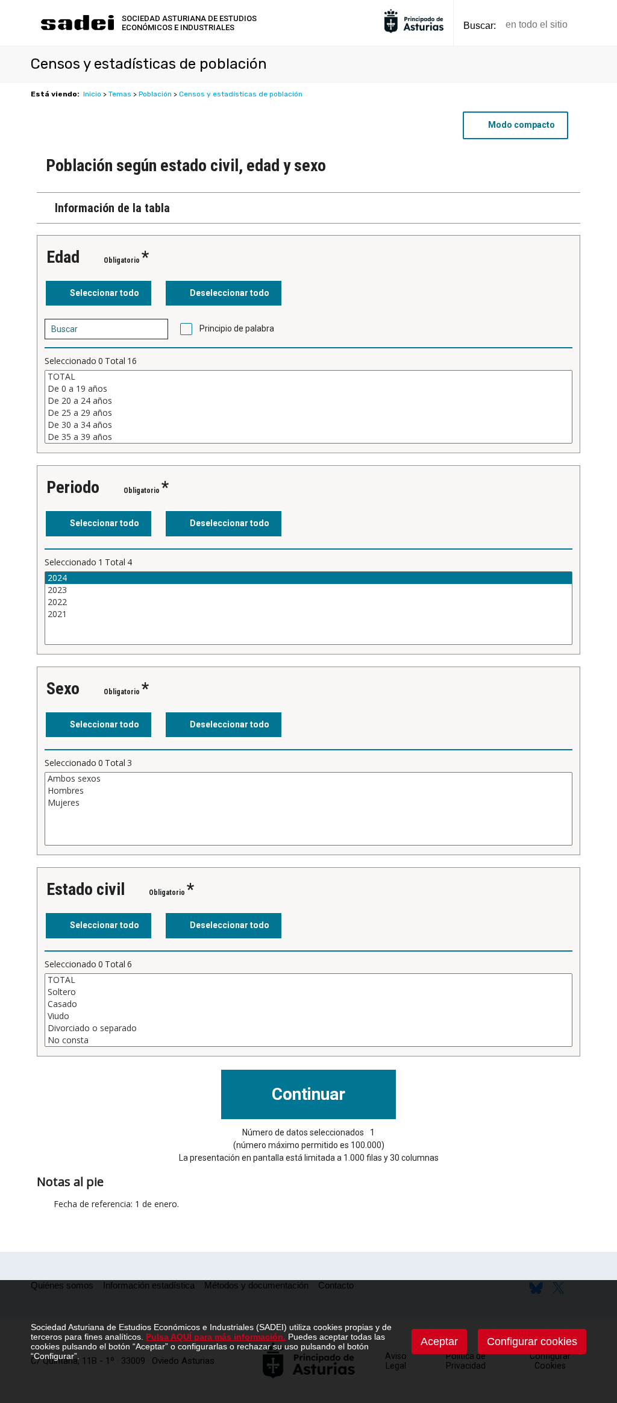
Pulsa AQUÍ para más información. (216, 1337)
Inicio (92, 94)
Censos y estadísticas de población (240, 94)
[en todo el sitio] (597, 25)
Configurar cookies (532, 1342)
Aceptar (439, 1342)
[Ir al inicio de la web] (77, 29)
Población (155, 94)
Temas (119, 94)
